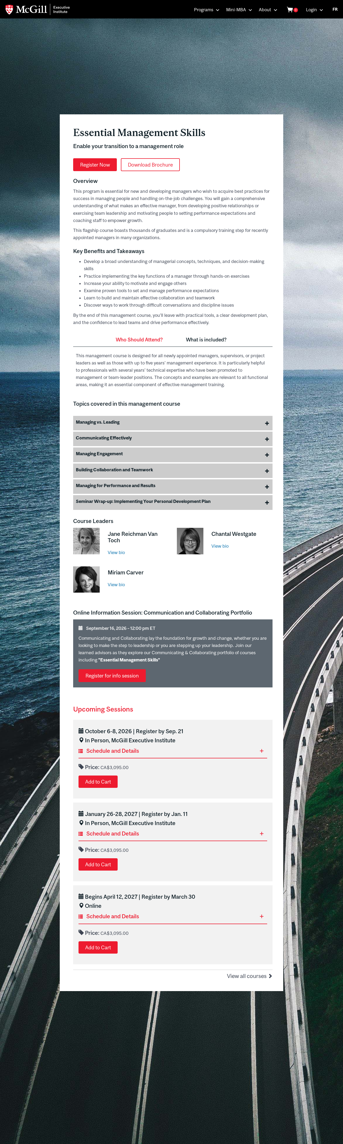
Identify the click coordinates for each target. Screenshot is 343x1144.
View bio (116, 552)
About (265, 9)
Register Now (95, 165)
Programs (203, 9)
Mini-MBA (236, 9)
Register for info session (112, 676)
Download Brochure (150, 165)
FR (335, 9)
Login (311, 9)
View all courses (247, 976)
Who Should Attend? (139, 340)
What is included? (206, 340)
